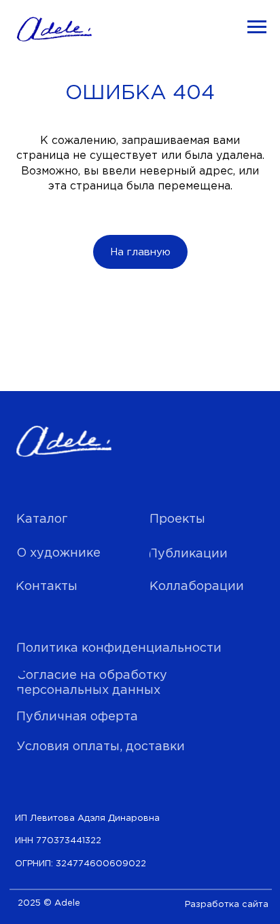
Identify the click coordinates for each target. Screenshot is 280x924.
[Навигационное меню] (256, 27)
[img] (63, 442)
